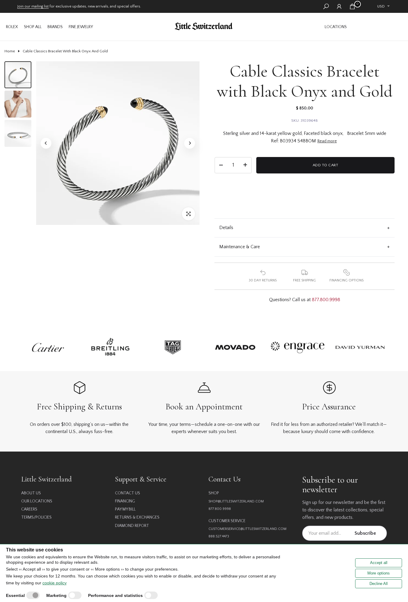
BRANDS (55, 27)
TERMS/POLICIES (36, 517)
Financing (125, 501)
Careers (29, 509)
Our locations (36, 501)
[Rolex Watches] (376, 27)
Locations (336, 27)
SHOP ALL (33, 27)
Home (9, 51)
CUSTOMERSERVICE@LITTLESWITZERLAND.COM (247, 529)
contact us (127, 493)
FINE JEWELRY (81, 27)
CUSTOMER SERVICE (227, 521)
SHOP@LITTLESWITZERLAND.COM (236, 501)
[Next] (189, 143)
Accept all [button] (378, 562)
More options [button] (378, 573)
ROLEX (12, 27)
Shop (213, 493)
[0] (352, 6)
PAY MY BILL (125, 509)
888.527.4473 (218, 536)
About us (31, 493)
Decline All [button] (378, 583)
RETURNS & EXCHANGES (137, 517)
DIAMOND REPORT (132, 525)
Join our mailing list (33, 6)
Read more (327, 141)
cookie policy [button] (54, 582)
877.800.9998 (326, 299)
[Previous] (46, 143)
